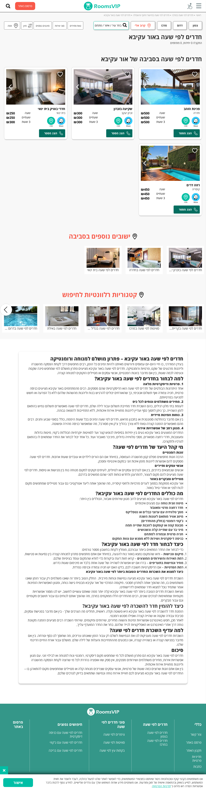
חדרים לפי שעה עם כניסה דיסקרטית (65, 735)
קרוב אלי (140, 25)
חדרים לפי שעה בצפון (157, 735)
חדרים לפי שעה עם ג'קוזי (66, 742)
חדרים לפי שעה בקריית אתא (185, 328)
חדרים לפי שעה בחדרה (144, 270)
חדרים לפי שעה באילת (61, 328)
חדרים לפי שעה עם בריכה (65, 750)
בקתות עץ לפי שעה (112, 750)
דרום (180, 25)
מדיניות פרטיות (196, 759)
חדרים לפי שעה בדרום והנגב (20, 328)
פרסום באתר (25, 6)
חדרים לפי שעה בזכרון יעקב (185, 270)
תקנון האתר (193, 750)
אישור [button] (18, 782)
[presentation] (6, 310)
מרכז (164, 25)
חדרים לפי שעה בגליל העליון (103, 328)
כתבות (197, 766)
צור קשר (196, 734)
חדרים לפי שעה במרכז (182, 15)
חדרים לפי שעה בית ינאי (103, 270)
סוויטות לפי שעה (114, 742)
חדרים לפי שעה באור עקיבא (117, 15)
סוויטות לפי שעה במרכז (144, 328)
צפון (195, 25)
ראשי (198, 15)
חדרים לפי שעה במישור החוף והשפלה (151, 15)
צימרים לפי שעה (114, 734)
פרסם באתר (193, 742)
